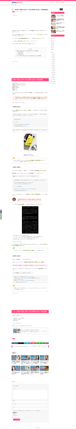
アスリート (53, 38)
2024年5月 (53, 81)
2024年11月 (53, 70)
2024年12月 (53, 68)
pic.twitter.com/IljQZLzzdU (31, 280)
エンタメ (53, 40)
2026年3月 (53, 54)
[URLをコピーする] (46, 343)
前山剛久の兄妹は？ (21, 54)
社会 (52, 47)
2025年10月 (53, 61)
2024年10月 (53, 72)
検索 (61, 9)
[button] (15, 343)
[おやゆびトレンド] (17, 2)
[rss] (62, 0)
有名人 (53, 45)
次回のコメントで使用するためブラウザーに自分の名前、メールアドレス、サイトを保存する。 (27, 410)
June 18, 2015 (24, 282)
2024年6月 (53, 79)
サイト (14, 407)
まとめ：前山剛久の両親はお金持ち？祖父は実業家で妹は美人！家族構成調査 (29, 55)
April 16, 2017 (25, 190)
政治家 (53, 43)
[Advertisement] (30, 22)
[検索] (63, 0)
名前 (14, 400)
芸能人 (13, 338)
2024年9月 (53, 74)
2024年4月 (53, 83)
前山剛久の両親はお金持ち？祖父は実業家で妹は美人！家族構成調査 (27, 50)
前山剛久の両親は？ (21, 53)
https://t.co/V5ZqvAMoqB (26, 124)
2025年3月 (53, 63)
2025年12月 (53, 59)
